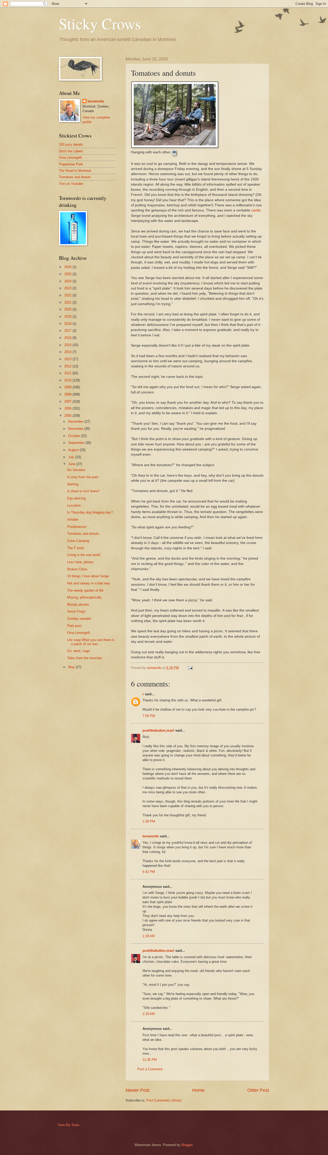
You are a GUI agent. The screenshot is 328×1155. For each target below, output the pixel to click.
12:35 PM (149, 1060)
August (74, 450)
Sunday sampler (79, 619)
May (72, 667)
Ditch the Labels (71, 151)
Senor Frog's (76, 611)
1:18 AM (148, 936)
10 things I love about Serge (88, 576)
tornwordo (150, 836)
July (71, 457)
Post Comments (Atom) (163, 1100)
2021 (68, 302)
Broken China (77, 569)
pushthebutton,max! (158, 730)
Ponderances (77, 527)
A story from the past (82, 477)
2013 (68, 359)
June (72, 464)
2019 (68, 316)
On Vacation (76, 470)
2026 (68, 267)
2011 (68, 373)
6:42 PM (148, 872)
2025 (68, 274)
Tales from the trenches (84, 658)
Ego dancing (76, 498)
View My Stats (68, 1125)
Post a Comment (149, 1069)
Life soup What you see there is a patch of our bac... (90, 642)
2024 (68, 281)
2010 (68, 380)
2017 (68, 331)
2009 (68, 387)
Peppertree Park (71, 164)
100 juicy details (71, 144)
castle (256, 210)
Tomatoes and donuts (75, 177)
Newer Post (137, 1090)
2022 (68, 295)
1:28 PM (148, 821)
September (76, 443)
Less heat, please (80, 562)
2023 (68, 288)
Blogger (186, 1145)
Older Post (258, 1090)
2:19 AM (148, 1014)
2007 (68, 401)
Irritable (72, 519)
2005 (68, 416)
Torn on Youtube (71, 184)
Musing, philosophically (84, 597)
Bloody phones (78, 604)
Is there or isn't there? (83, 491)
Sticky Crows (100, 23)
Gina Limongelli (70, 157)
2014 (68, 352)
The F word (75, 548)
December (76, 421)
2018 (68, 324)
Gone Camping (78, 541)
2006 (68, 408)
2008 (68, 394)
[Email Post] (190, 668)
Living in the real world (83, 555)
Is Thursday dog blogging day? (90, 512)
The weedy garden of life (85, 590)
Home (198, 1090)
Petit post (74, 626)
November (76, 429)
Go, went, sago (78, 651)
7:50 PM (148, 716)
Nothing (72, 484)
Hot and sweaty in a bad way (88, 583)
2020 (68, 309)
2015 (68, 345)
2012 (68, 366)
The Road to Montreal (75, 171)
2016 (68, 338)
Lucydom (74, 505)
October (74, 436)
